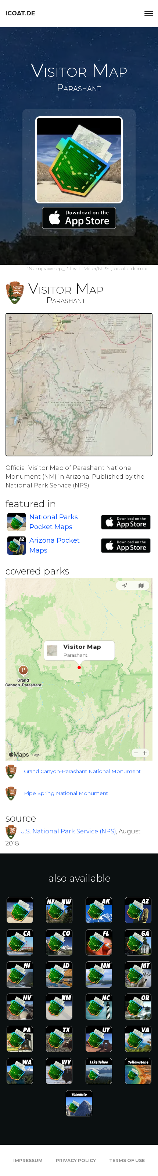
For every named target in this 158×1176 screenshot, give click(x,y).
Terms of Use (127, 1160)
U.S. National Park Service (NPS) (68, 831)
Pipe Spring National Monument (66, 793)
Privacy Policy (76, 1160)
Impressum (28, 1160)
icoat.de (20, 13)
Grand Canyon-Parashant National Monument (82, 771)
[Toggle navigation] (149, 13)
